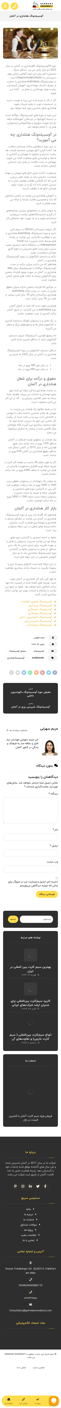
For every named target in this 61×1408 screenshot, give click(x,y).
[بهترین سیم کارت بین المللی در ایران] (30, 954)
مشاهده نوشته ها (18, 730)
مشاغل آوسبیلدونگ (17, 651)
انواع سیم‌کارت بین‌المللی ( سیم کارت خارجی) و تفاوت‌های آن (31, 1037)
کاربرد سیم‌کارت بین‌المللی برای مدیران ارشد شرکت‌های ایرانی (30, 1003)
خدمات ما (28, 1219)
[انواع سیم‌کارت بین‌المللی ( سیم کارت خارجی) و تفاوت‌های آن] (30, 1022)
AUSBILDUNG (38, 658)
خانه (28, 1209)
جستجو (13, 919)
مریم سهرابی (39, 637)
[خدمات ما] (30, 1091)
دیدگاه (53, 794)
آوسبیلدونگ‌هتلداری (16, 658)
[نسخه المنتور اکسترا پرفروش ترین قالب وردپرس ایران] (45, 5)
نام (55, 830)
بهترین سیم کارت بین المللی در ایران (30, 969)
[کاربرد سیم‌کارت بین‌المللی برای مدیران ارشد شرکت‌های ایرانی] (30, 988)
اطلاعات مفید (28, 1235)
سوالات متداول (28, 1225)
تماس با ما (28, 1240)
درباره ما (28, 1214)
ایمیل (54, 846)
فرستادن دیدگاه (47, 894)
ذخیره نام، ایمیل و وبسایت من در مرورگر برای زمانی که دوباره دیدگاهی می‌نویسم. (33, 883)
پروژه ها (28, 1230)
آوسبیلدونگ (39, 651)
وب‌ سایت (52, 862)
